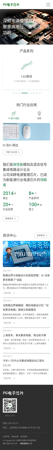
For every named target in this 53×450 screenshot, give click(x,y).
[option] (26, 27)
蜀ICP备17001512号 (10, 444)
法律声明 (6, 437)
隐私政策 (15, 437)
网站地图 (23, 437)
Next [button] (50, 115)
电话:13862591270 (10, 423)
